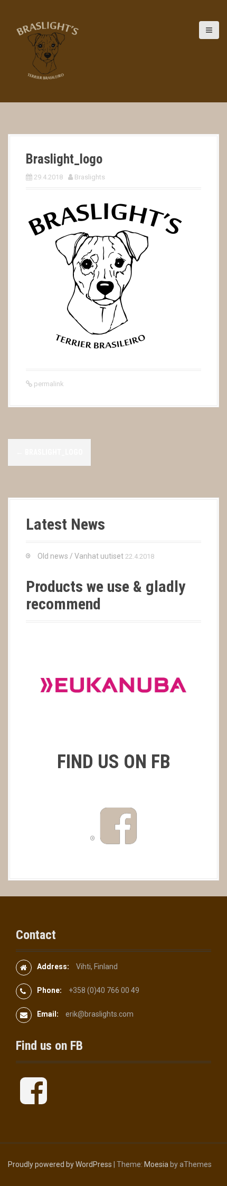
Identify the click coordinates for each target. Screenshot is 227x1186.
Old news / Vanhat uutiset (80, 556)
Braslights (89, 177)
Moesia (156, 1164)
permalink (48, 384)
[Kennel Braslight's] (47, 50)
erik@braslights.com (99, 1014)
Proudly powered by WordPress (60, 1164)
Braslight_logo (49, 452)
